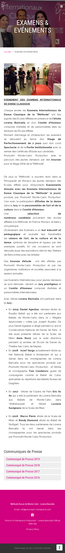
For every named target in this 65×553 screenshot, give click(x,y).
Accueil (7, 52)
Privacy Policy (32, 529)
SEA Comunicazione (40, 548)
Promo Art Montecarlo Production (20, 520)
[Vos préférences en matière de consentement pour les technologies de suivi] (59, 547)
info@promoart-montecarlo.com (36, 509)
